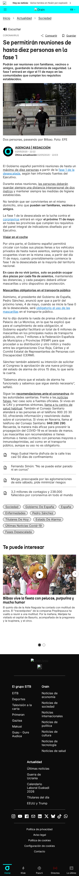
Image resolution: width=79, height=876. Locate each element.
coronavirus (11, 219)
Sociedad (11, 507)
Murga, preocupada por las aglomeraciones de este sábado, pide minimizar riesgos (41, 480)
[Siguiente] (70, 3)
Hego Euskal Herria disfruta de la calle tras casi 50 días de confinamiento (41, 455)
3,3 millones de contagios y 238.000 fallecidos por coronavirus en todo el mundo (42, 493)
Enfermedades (15, 513)
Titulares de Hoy (17, 519)
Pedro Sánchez (42, 513)
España (66, 507)
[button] (75, 574)
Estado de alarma (48, 519)
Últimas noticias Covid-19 (23, 525)
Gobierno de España (39, 507)
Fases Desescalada (18, 532)
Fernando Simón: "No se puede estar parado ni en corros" (42, 467)
